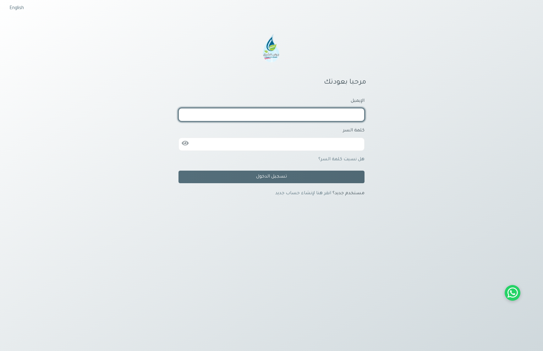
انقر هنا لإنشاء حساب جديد (303, 193)
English (16, 8)
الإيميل (358, 101)
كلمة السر (354, 130)
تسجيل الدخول (271, 176)
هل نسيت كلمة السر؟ (341, 159)
